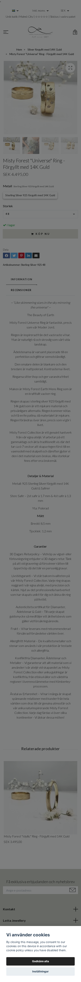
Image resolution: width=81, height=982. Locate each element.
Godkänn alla (40, 961)
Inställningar (40, 971)
